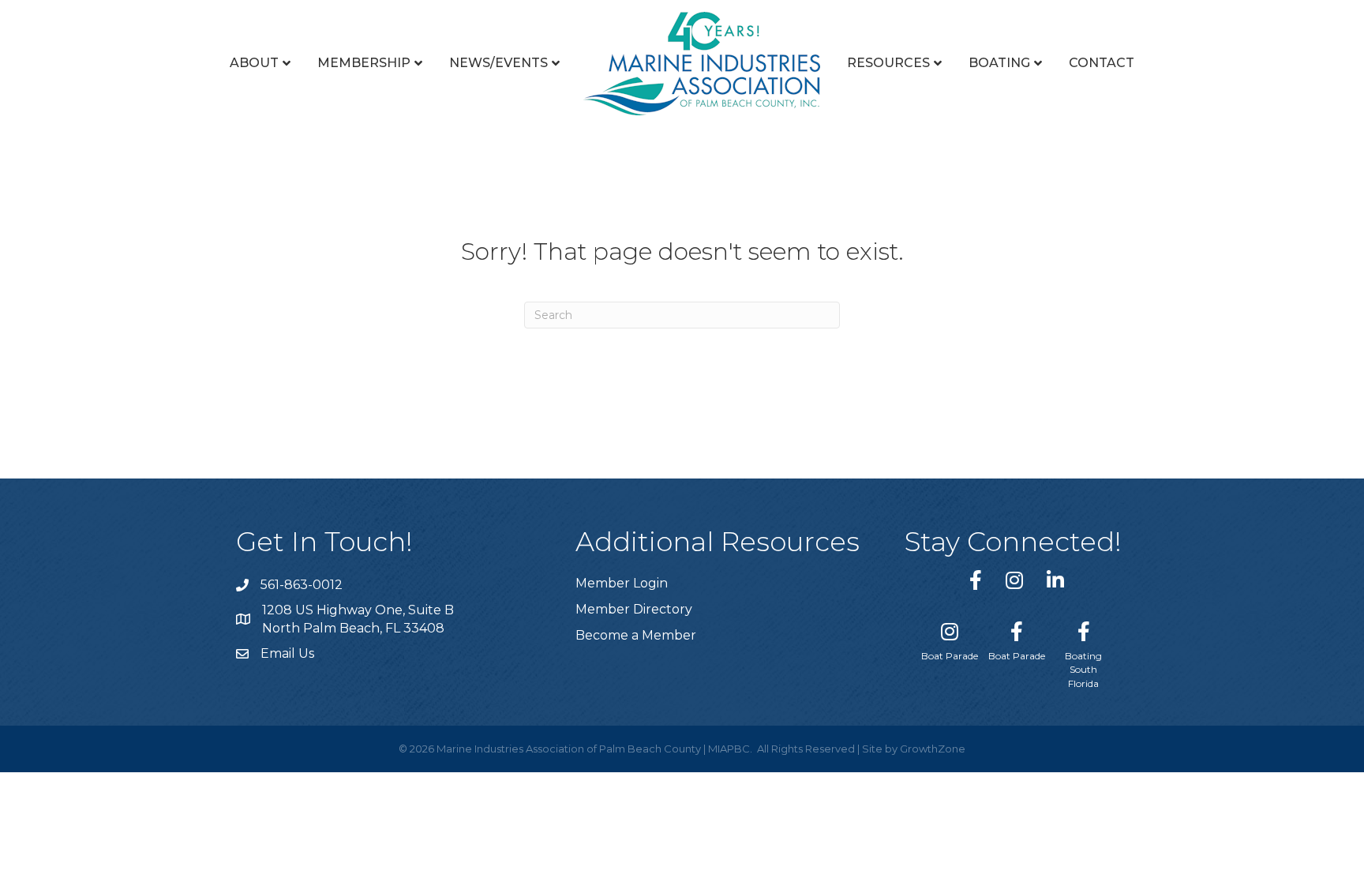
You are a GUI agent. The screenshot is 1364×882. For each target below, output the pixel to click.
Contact (1101, 62)
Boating (999, 62)
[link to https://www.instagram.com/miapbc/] (1014, 580)
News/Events (498, 62)
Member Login (621, 583)
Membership (363, 62)
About (254, 62)
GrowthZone (932, 748)
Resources (888, 62)
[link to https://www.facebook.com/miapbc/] (975, 580)
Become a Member (635, 635)
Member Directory (633, 609)
